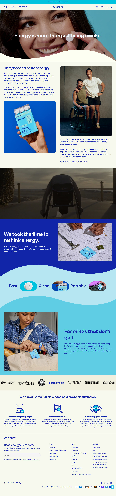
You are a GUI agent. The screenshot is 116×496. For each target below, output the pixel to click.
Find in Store (53, 459)
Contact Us (96, 447)
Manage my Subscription (100, 459)
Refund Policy (56, 487)
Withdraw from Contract (100, 467)
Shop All (52, 447)
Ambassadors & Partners (79, 453)
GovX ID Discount (77, 468)
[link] (28, 286)
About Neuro (75, 447)
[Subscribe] (38, 455)
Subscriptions (54, 456)
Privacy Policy (46, 487)
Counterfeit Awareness (100, 456)
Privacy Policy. (35, 459)
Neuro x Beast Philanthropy (58, 450)
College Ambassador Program (81, 474)
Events (74, 462)
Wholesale (53, 453)
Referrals (74, 471)
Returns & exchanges (99, 453)
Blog (73, 465)
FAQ (94, 450)
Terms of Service (68, 487)
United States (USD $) (13, 483)
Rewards (74, 459)
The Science (75, 450)
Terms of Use (26, 459)
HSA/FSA (74, 456)
